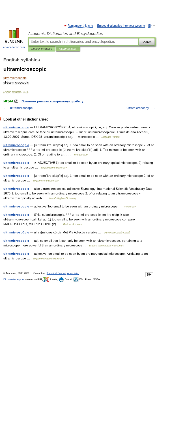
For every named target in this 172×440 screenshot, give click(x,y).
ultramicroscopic (16, 127)
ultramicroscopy (138, 108)
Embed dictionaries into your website (121, 25)
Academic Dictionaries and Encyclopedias (65, 33)
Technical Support (56, 273)
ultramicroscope (21, 108)
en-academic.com (14, 47)
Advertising (73, 273)
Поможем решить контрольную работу (53, 101)
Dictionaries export (13, 279)
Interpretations (67, 48)
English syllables (41, 48)
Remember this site (80, 25)
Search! (147, 42)
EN (150, 25)
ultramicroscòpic (16, 232)
